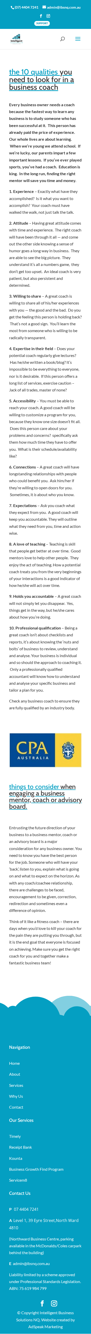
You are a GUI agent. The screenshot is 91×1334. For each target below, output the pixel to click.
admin (29, 1263)
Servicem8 (18, 1180)
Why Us (16, 1096)
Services (16, 1085)
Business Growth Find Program (36, 1169)
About (14, 1074)
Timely (15, 1136)
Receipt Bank (20, 1147)
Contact (16, 1107)
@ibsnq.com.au (37, 1263)
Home (14, 1063)
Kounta (15, 1158)
